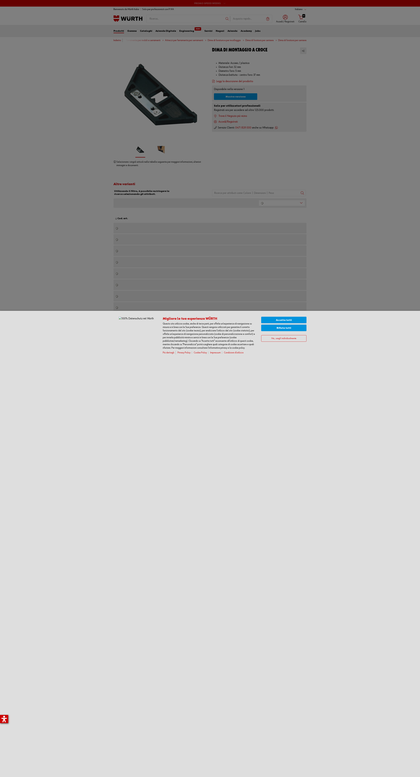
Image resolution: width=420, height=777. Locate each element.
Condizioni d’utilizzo (234, 352)
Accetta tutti (284, 320)
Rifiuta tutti (284, 328)
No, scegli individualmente (283, 338)
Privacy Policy (184, 352)
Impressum (215, 352)
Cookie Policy (200, 352)
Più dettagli (168, 352)
